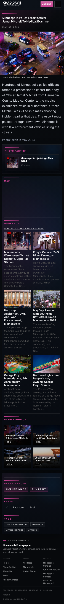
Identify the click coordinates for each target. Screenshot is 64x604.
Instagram (21, 590)
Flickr (6, 594)
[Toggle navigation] (57, 4)
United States (29, 571)
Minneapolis (37, 524)
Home (6, 562)
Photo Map (8, 571)
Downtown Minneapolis (16, 524)
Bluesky (47, 590)
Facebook (18, 507)
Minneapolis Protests (48, 575)
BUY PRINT (39, 489)
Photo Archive (9, 567)
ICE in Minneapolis (51, 569)
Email (32, 507)
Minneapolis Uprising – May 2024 (24, 228)
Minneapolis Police (14, 530)
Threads (33, 590)
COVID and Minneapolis (48, 582)
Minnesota (32, 530)
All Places (27, 562)
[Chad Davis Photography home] (21, 4)
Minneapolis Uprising (48, 564)
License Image (16, 489)
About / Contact (10, 579)
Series (5, 575)
